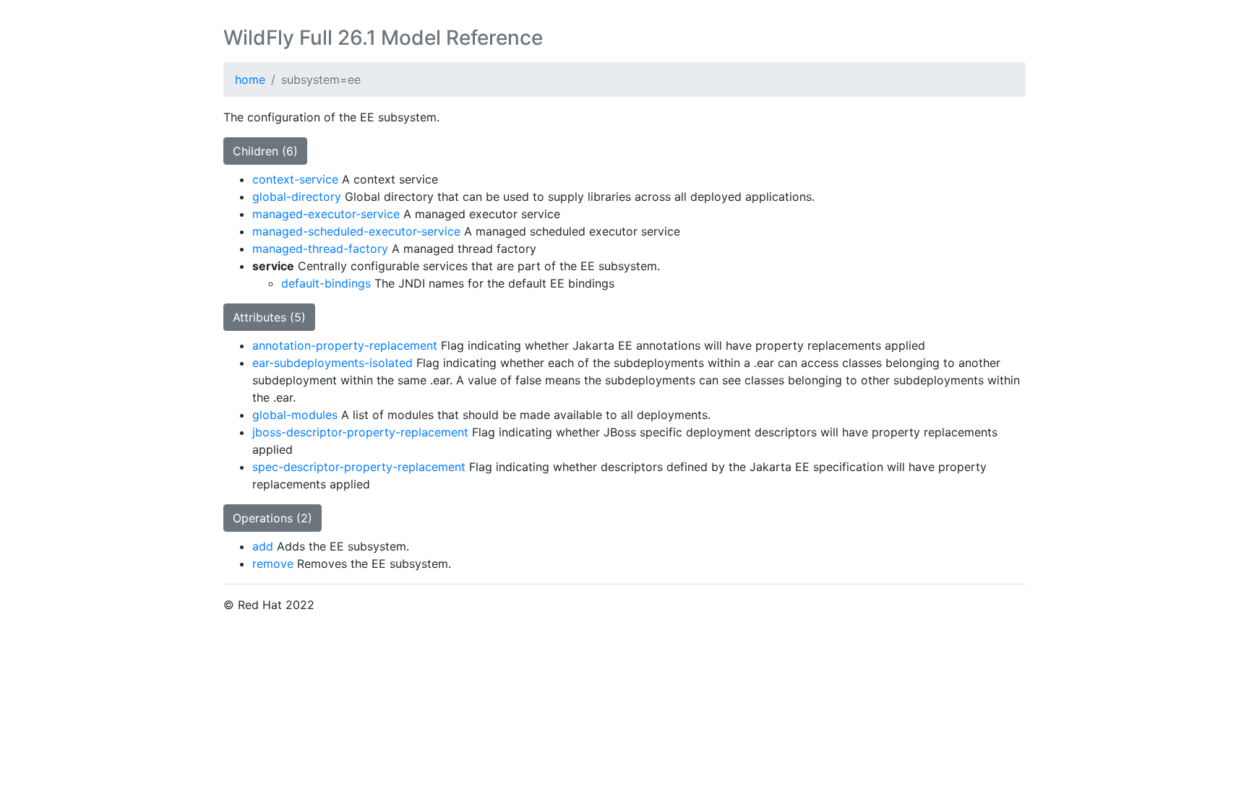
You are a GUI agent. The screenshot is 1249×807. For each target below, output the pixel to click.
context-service (295, 179)
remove (272, 563)
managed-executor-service (326, 214)
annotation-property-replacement (344, 345)
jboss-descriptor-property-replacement (360, 432)
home (250, 79)
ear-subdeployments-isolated (332, 362)
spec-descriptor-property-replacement (358, 466)
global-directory (296, 196)
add (262, 546)
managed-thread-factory (320, 248)
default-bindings (326, 283)
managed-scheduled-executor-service (356, 231)
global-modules (295, 414)
